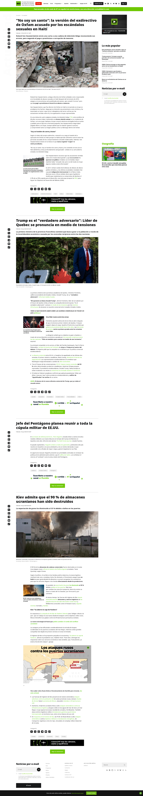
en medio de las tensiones (59, 305)
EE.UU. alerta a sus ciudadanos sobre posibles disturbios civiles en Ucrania (33, 599)
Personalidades (71, 397)
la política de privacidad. (113, 98)
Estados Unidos (60, 397)
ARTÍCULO (37, 313)
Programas (58, 3)
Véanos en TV (98, 3)
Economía (41, 397)
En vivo (39, 3)
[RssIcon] (126, 770)
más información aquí (77, 793)
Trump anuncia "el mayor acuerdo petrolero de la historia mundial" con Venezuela (113, 57)
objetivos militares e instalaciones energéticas (59, 719)
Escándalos (50, 397)
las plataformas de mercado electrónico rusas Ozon (64, 600)
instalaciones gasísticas (60, 712)
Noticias (46, 3)
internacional (79, 194)
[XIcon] (111, 3)
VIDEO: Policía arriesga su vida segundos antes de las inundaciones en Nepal (114, 65)
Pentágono (53, 470)
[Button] (91, 3)
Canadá (33, 397)
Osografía (108, 143)
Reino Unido (69, 194)
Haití (55, 194)
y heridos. (45, 606)
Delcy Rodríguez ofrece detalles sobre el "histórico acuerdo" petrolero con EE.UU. (114, 50)
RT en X (28, 785)
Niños (61, 194)
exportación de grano (62, 585)
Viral (51, 3)
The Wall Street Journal (63, 441)
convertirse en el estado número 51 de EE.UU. (65, 370)
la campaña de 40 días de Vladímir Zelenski (54, 614)
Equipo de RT (83, 3)
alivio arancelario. (64, 362)
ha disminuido (74, 585)
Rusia (57, 736)
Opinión (66, 3)
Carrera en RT (68, 775)
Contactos (67, 768)
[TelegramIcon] (113, 3)
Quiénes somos (68, 765)
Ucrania (64, 736)
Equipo (66, 770)
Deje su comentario (57, 209)
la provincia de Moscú (49, 701)
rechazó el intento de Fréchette (48, 347)
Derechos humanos (46, 194)
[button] (114, 22)
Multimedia (73, 3)
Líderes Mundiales (50, 777)
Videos (47, 770)
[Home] (18, 3)
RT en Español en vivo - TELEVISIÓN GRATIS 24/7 (114, 31)
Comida (33, 736)
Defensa (34, 470)
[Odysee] (112, 770)
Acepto (111, 98)
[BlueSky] (116, 3)
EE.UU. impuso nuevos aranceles (66, 364)
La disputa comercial (38, 355)
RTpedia (48, 775)
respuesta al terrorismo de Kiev (44, 717)
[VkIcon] (105, 3)
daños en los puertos (58, 587)
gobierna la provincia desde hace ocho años (60, 327)
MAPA (32, 381)
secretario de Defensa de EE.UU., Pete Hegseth (47, 437)
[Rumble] (108, 3)
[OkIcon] (119, 3)
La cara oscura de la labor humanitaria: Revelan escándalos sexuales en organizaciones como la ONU (33, 171)
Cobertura (67, 772)
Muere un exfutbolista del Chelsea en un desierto (114, 80)
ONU (75, 178)
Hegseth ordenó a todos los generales (57, 445)
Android (86, 765)
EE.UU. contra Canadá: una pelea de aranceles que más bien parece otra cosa (114, 165)
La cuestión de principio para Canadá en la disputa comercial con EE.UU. (32, 331)
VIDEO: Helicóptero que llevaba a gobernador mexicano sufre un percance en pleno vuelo (114, 72)
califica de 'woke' (65, 455)
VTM (70, 117)
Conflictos (41, 736)
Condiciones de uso (69, 777)
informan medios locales (47, 297)
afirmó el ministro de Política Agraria (55, 569)
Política (80, 397)
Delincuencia (35, 194)
